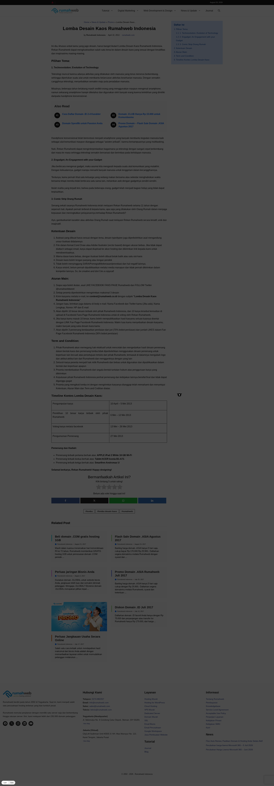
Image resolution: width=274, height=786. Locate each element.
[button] (8, 783)
